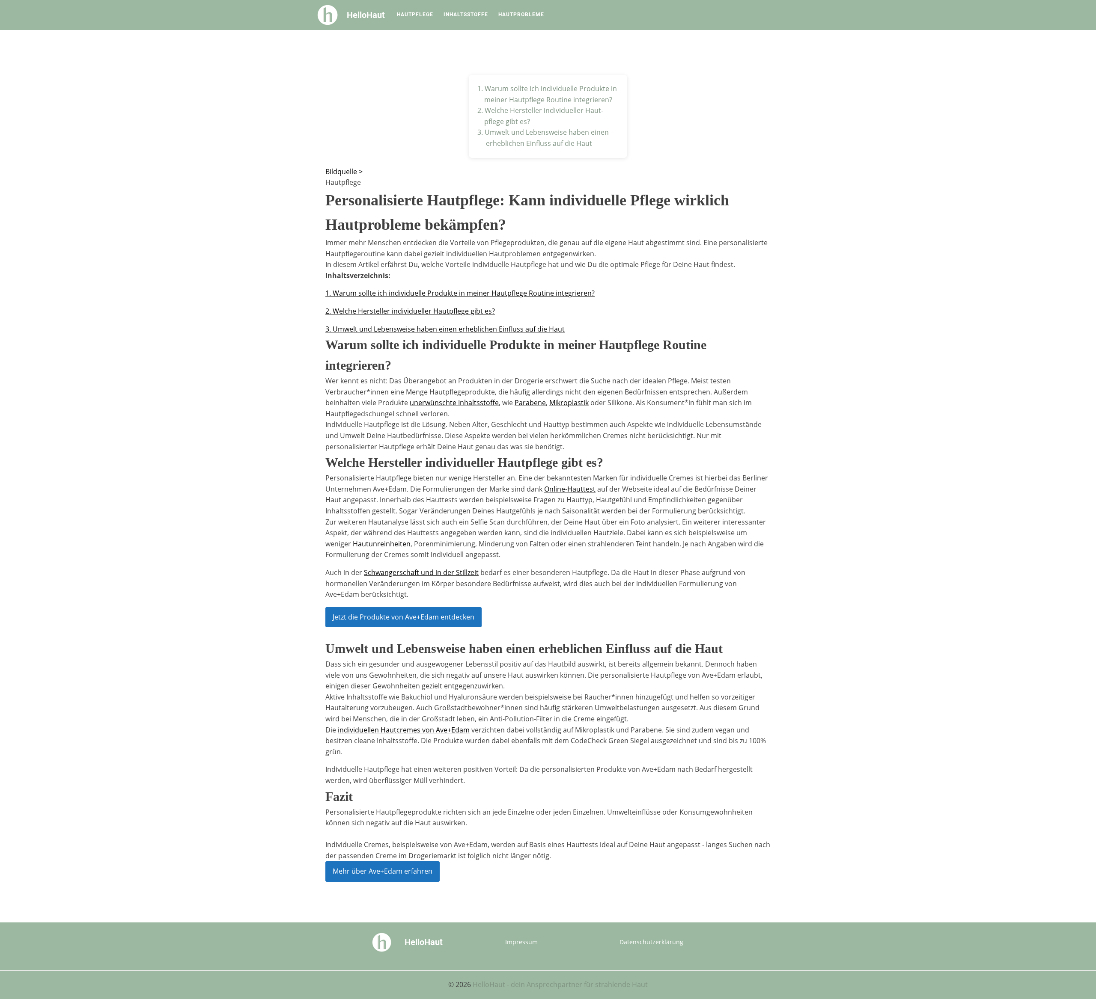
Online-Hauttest (570, 489)
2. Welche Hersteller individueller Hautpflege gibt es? (410, 311)
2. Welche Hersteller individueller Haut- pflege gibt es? (540, 116)
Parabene (530, 402)
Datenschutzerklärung (651, 942)
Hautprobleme (521, 15)
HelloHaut (366, 15)
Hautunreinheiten (382, 543)
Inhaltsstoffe (466, 15)
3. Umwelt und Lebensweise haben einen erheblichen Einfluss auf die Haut (543, 137)
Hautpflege (415, 15)
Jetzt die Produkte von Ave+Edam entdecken (403, 617)
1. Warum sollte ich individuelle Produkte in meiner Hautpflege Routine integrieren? (548, 94)
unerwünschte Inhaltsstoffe (454, 402)
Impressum (521, 942)
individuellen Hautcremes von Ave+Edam (404, 730)
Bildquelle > (344, 171)
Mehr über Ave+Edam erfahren (382, 871)
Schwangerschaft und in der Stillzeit (421, 572)
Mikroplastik (569, 402)
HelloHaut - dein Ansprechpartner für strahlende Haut (560, 984)
